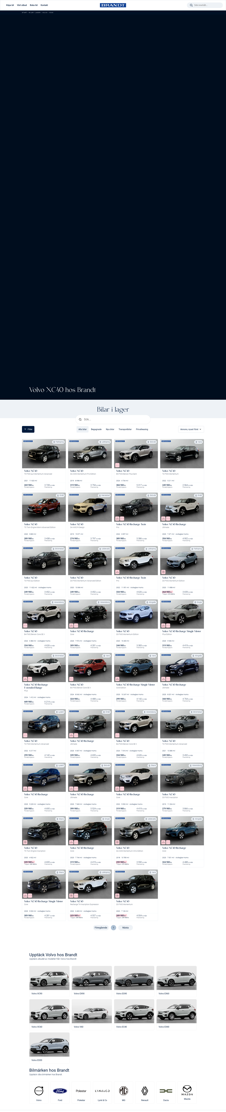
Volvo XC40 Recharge (174, 524)
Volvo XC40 (30, 470)
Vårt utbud (22, 5)
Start (24, 12)
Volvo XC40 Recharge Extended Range (36, 686)
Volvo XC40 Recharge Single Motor (181, 631)
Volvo (44, 12)
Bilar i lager (35, 12)
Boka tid (34, 5)
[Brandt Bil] (113, 5)
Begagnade (96, 429)
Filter (30, 429)
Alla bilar (82, 429)
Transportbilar (125, 429)
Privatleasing (142, 429)
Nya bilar (110, 429)
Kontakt (44, 5)
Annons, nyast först (189, 429)
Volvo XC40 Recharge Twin (131, 524)
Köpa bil (10, 5)
